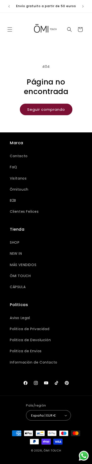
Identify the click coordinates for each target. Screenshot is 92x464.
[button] (9, 29)
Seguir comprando (46, 109)
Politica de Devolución (30, 339)
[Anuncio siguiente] (83, 6)
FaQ (13, 167)
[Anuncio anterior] (9, 6)
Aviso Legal (20, 317)
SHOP (14, 242)
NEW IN (16, 253)
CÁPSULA (18, 286)
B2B (13, 200)
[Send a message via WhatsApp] (84, 456)
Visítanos (18, 178)
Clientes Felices (24, 211)
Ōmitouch (19, 189)
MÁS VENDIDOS (23, 264)
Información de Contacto (33, 362)
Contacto (19, 156)
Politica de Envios (26, 351)
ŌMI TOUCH (20, 275)
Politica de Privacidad (29, 328)
